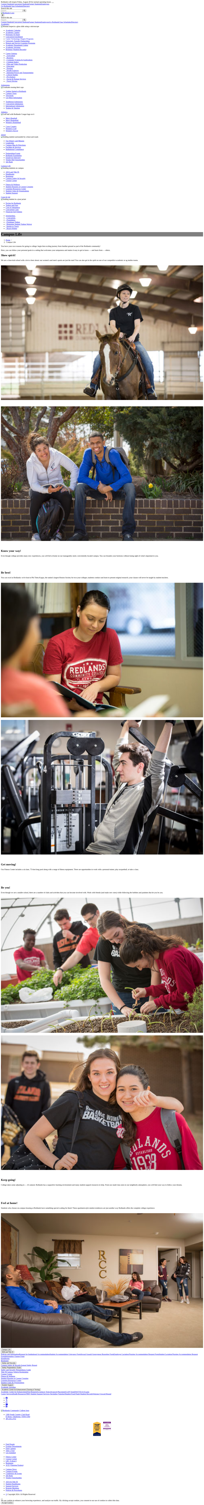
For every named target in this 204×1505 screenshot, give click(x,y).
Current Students (7, 4)
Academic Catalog (12, 33)
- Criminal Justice (12, 62)
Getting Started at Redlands (16, 91)
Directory (26, 6)
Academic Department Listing (17, 45)
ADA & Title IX (12, 1482)
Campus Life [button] (6, 166)
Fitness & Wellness (13, 185)
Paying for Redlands (13, 203)
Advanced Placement (57, 1392)
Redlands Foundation (14, 156)
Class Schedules (17, 6)
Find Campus (11, 1449)
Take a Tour (10, 1451)
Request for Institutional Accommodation (34, 1354)
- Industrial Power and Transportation (19, 73)
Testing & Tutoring (13, 108)
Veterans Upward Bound (102, 1394)
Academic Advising (13, 47)
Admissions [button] (5, 85)
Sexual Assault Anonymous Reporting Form (97, 1354)
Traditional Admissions (14, 102)
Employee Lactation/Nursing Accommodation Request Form (136, 1354)
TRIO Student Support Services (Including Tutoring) (45, 1394)
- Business (9, 58)
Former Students (35, 4)
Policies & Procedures (14, 1490)
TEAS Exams (84, 1392)
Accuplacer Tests (43, 1392)
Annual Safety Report (29, 1365)
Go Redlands (6, 6)
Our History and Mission (15, 141)
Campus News (11, 1469)
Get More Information (14, 98)
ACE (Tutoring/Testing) (14, 1465)
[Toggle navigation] (2, 15)
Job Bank (9, 162)
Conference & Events (14, 1474)
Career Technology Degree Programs (19, 39)
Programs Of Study (13, 35)
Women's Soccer (12, 131)
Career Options (11, 54)
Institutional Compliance (15, 149)
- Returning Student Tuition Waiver (19, 224)
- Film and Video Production (16, 64)
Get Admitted (11, 1453)
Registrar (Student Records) (16, 50)
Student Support (12, 193)
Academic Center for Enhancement (14, 1392)
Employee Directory (13, 158)
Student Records (86, 1394)
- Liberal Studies (12, 75)
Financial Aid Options (14, 212)
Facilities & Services (13, 147)
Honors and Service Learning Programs (20, 43)
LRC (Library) (11, 1461)
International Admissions (15, 106)
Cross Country (11, 126)
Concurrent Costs (12, 210)
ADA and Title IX (12, 172)
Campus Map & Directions (16, 145)
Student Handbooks (13, 1484)
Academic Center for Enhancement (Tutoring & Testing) (21, 1389)
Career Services (7, 1394)
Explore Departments (13, 1446)
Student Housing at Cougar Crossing (19, 187)
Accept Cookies (7, 1503)
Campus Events (11, 1471)
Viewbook (9, 96)
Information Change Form (14, 1356)
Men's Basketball (12, 120)
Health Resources (19, 1394)
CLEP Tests (69, 1392)
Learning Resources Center (16, 189)
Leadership (10, 143)
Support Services (12, 1486)
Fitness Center (11, 1457)
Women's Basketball (13, 122)
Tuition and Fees (12, 205)
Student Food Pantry (72, 1394)
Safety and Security (8, 1363)
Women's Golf (11, 129)
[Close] (53, 2)
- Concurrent (11, 218)
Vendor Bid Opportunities (15, 160)
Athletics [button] (4, 112)
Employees (45, 4)
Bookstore (9, 176)
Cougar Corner (11, 181)
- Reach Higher (11, 228)
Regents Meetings (12, 1488)
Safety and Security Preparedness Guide (16, 1370)
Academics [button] (5, 24)
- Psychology (10, 77)
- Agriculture (10, 56)
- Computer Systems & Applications (19, 60)
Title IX (4, 1372)
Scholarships (11, 216)
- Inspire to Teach (12, 226)
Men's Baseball (11, 118)
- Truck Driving (11, 81)
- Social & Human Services (16, 79)
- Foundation (11, 220)
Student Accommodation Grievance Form (65, 1354)
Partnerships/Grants (13, 153)
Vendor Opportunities (14, 1478)
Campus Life (6, 1349)
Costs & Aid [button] (5, 197)
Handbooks (10, 174)
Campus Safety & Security (16, 178)
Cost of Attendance (13, 207)
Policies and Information (10, 1354)
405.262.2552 (11, 1419)
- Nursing (9, 68)
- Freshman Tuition (13, 222)
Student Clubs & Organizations (17, 191)
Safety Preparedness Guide (11, 1368)
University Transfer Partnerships (18, 41)
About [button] (3, 135)
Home (8, 240)
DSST (76, 1392)
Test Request (32, 1392)
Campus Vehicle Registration (17, 1372)
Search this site (6, 8)
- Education (10, 66)
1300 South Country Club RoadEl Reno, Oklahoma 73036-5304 (18, 1416)
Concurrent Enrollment (14, 37)
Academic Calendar (13, 30)
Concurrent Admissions (14, 104)
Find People (10, 1444)
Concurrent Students (21, 4)
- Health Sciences (12, 71)
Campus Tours (11, 93)
